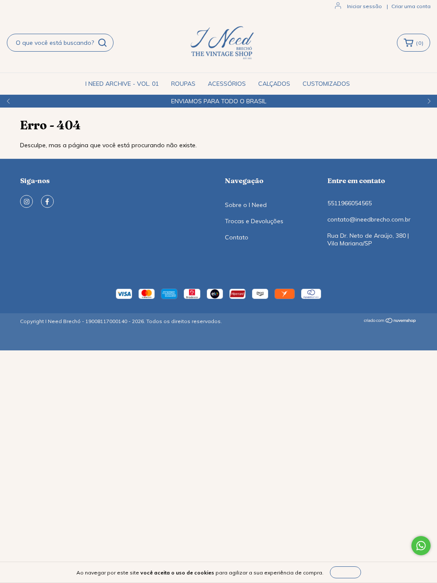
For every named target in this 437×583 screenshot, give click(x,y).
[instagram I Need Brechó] (26, 201)
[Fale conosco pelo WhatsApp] (421, 545)
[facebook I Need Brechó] (47, 201)
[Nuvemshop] (390, 321)
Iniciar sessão (364, 6)
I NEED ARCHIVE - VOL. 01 (122, 83)
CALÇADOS (274, 83)
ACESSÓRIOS (227, 83)
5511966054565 (349, 203)
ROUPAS (183, 83)
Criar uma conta (411, 6)
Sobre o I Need (246, 205)
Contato (236, 237)
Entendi (345, 572)
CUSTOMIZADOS (326, 83)
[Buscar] (102, 42)
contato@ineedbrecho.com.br (369, 219)
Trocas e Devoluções (254, 221)
